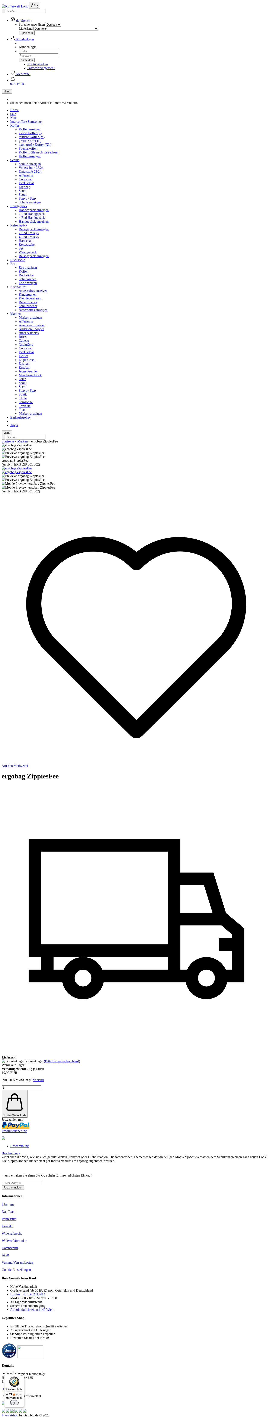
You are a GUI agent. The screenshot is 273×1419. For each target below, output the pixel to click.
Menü (6, 91)
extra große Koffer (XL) (35, 144)
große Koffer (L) (30, 141)
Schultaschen (27, 279)
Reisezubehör (28, 302)
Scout (22, 194)
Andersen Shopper (31, 329)
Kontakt (7, 1226)
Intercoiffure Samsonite (26, 121)
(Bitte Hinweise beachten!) (62, 1061)
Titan (22, 410)
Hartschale (26, 240)
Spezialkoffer (28, 148)
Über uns (8, 1204)
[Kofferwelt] (15, 6)
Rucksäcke (17, 260)
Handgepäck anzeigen (34, 210)
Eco (13, 264)
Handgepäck (18, 206)
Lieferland (26, 28)
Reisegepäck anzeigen (34, 229)
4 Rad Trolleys (29, 237)
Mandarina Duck (30, 375)
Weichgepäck (28, 252)
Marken (15, 313)
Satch (22, 191)
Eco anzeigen (28, 267)
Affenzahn (26, 175)
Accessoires (18, 287)
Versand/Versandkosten (17, 1262)
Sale (13, 114)
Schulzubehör (28, 306)
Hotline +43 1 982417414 (27, 1294)
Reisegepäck (18, 225)
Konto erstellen (37, 64)
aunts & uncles (29, 333)
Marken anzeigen (30, 317)
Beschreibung (19, 1146)
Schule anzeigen (30, 164)
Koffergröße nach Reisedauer (38, 152)
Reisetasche (27, 244)
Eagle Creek (27, 360)
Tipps (14, 425)
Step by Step (27, 198)
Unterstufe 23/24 (30, 171)
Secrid (23, 386)
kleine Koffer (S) (30, 133)
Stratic (23, 394)
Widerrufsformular (14, 1240)
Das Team (8, 1211)
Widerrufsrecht (12, 1233)
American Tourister (32, 325)
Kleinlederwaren (30, 298)
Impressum (9, 1219)
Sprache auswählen (32, 24)
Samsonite (26, 402)
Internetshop (10, 1415)
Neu (13, 118)
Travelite (24, 406)
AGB (5, 1255)
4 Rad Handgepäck (32, 217)
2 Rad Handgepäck (32, 214)
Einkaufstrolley (20, 417)
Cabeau (24, 340)
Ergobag (24, 187)
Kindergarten (27, 294)
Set (21, 248)
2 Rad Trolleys (29, 233)
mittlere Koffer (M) (32, 137)
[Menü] (21, 1376)
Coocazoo (25, 179)
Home (14, 110)
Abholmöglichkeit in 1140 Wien (31, 1309)
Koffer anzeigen (30, 129)
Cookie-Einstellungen (16, 1270)
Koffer (14, 125)
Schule (14, 160)
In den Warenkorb (15, 1115)
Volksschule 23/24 (31, 167)
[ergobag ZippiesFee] (17, 468)
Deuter (23, 356)
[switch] (14, 1402)
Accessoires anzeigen (33, 290)
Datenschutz (10, 1248)
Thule (23, 398)
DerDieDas (26, 183)
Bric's (22, 337)
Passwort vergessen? (41, 68)
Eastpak (24, 363)
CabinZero (26, 344)
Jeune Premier (28, 371)
